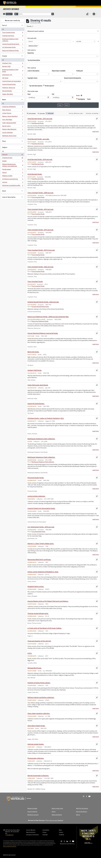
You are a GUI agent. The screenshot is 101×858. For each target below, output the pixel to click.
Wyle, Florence (12, 110)
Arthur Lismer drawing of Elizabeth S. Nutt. (43, 572)
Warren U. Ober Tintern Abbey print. (41, 543)
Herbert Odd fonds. (35, 370)
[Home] (4, 14)
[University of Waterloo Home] (10, 2)
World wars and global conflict (12, 186)
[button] (88, 14)
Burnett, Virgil (12, 66)
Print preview (32, 113)
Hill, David (12, 78)
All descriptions (49, 86)
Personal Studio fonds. (36, 478)
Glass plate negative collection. (39, 713)
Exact (89, 99)
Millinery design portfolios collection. (41, 697)
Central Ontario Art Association (12, 81)
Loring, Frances (12, 113)
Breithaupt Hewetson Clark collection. (12, 40)
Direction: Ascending (92, 113)
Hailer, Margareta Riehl (12, 123)
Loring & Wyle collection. (36, 496)
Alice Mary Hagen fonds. (36, 726)
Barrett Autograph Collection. (38, 776)
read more (95, 131)
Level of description (8, 197)
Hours (53, 811)
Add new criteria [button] (33, 45)
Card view (42, 113)
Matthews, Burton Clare (12, 136)
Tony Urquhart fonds (12, 33)
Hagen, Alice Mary (12, 94)
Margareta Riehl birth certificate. (39, 559)
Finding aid (79, 71)
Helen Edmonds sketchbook (38, 385)
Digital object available (58, 71)
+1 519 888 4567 (9, 835)
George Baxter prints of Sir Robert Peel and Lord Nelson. (48, 601)
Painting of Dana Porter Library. (39, 683)
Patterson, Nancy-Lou (12, 88)
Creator (4, 56)
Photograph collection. (36, 758)
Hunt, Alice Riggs (12, 120)
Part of (4, 25)
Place (4, 141)
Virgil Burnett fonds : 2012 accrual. (40, 119)
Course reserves (32, 811)
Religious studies (12, 176)
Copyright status (32, 78)
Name (4, 99)
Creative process (12, 158)
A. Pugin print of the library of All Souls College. (45, 628)
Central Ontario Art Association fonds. (41, 508)
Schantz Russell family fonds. (12, 44)
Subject (4, 147)
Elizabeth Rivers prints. (36, 586)
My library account (33, 815)
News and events (57, 815)
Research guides (32, 808)
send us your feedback (56, 820)
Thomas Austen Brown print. (38, 613)
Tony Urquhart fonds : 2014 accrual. (40, 209)
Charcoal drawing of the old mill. (39, 641)
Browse (8, 14)
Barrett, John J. (12, 126)
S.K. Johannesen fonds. (12, 47)
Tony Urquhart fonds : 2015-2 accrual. (41, 250)
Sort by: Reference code (76, 113)
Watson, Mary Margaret (12, 129)
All (3, 29)
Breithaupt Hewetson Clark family (12, 70)
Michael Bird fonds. (35, 668)
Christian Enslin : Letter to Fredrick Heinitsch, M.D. (46, 418)
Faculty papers (12, 169)
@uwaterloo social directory (67, 843)
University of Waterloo (12, 107)
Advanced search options (36, 31)
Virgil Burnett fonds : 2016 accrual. (40, 159)
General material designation (72, 78)
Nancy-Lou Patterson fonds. (12, 51)
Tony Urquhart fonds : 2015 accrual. (40, 230)
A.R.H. (30, 653)
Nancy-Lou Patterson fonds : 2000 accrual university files (48, 317)
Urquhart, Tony (12, 63)
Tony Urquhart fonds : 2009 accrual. (40, 193)
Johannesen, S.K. (12, 75)
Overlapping (81, 99)
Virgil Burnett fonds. (12, 36)
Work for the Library (82, 808)
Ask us (78, 815)
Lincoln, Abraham (12, 133)
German (12, 182)
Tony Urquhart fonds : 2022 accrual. (40, 267)
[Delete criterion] (98, 41)
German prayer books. (36, 744)
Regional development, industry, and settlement (12, 165)
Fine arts (12, 155)
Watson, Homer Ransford (12, 116)
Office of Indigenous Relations (9, 846)
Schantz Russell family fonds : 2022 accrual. (43, 302)
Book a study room (57, 808)
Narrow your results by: (12, 20)
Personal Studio (12, 91)
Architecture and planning (12, 179)
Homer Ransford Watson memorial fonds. (43, 333)
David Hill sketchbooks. (36, 404)
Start (29, 94)
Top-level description (34, 60)
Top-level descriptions (35, 86)
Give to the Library (81, 811)
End (53, 94)
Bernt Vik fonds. (33, 352)
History (12, 173)
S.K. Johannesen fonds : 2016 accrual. (41, 527)
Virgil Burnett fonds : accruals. (38, 139)
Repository (31, 53)
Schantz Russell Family (12, 85)
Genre (4, 191)
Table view (50, 113)
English (12, 161)
